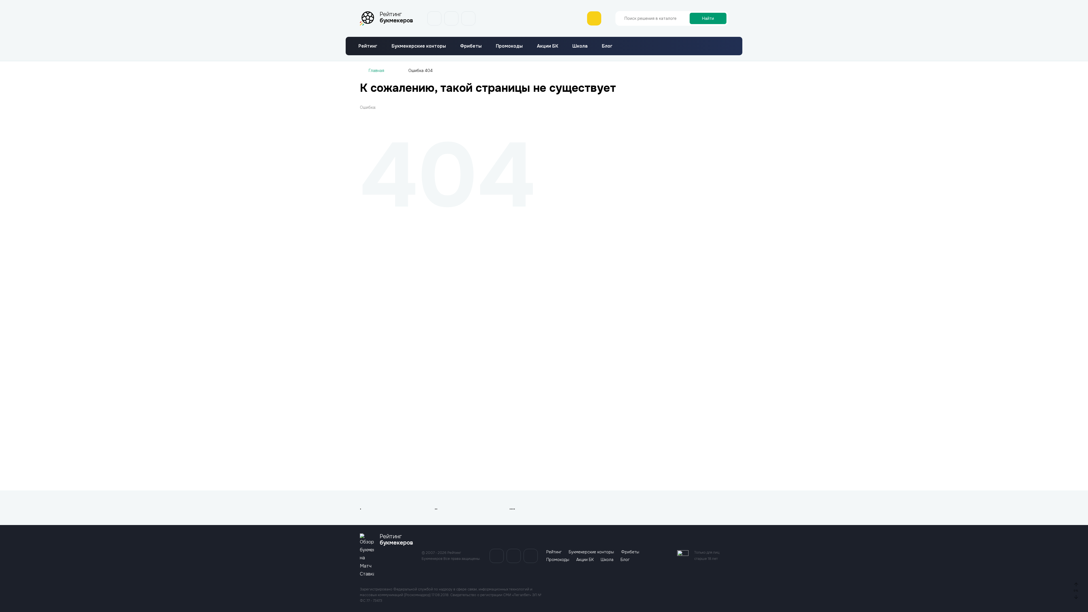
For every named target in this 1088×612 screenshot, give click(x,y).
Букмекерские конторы (419, 46)
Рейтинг (367, 46)
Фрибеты (471, 46)
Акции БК (547, 46)
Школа (580, 46)
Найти (708, 18)
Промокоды (509, 46)
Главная (376, 70)
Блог (607, 46)
